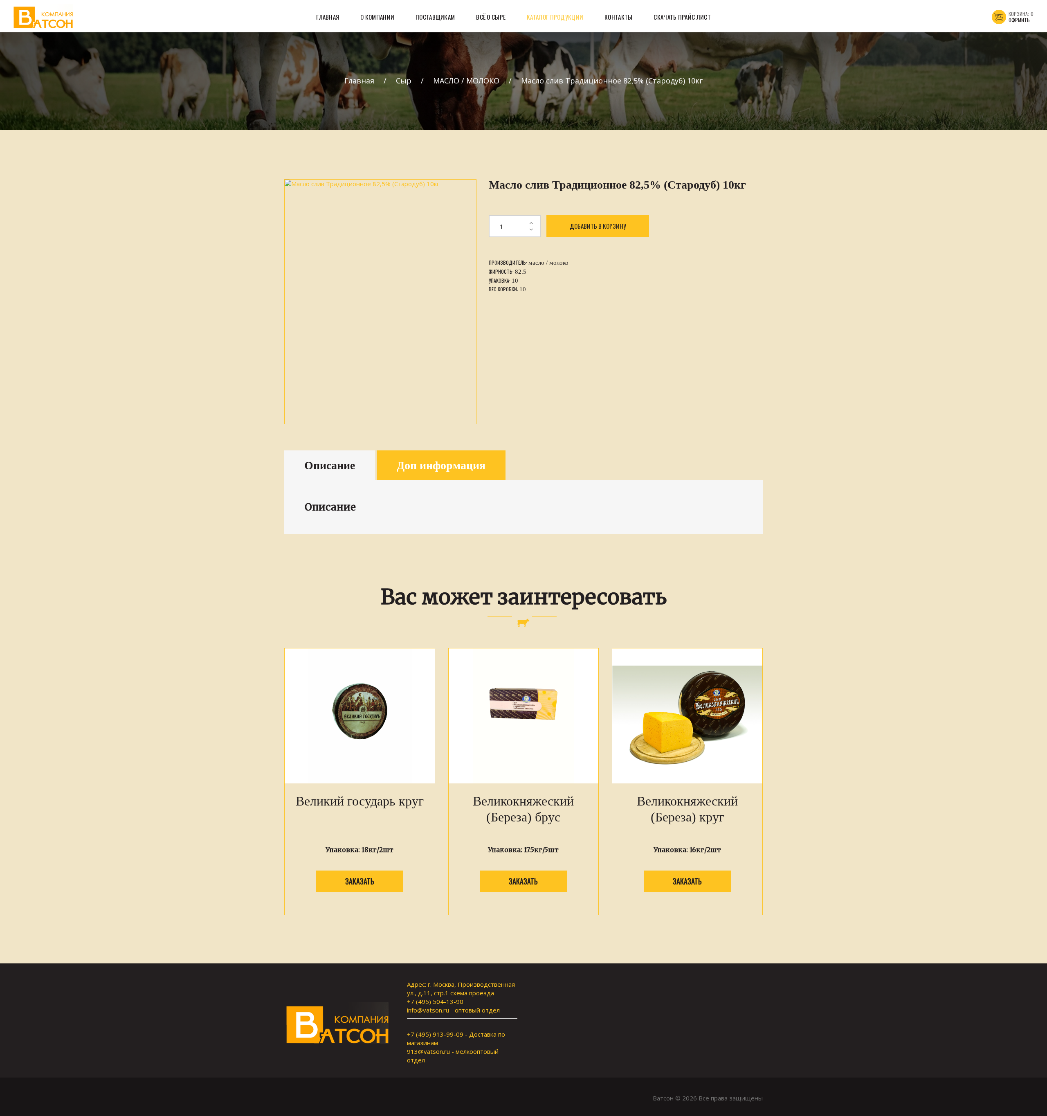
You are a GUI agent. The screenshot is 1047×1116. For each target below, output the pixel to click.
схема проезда (472, 993)
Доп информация (441, 465)
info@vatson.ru (428, 1010)
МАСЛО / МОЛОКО (466, 81)
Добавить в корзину (598, 225)
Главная (359, 81)
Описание (329, 465)
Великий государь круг (360, 801)
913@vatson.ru (428, 1051)
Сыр (403, 81)
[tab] (329, 465)
